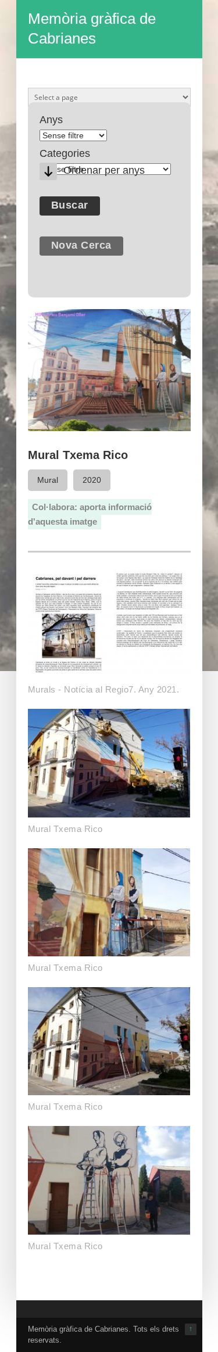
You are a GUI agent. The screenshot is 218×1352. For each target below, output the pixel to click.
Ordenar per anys (104, 170)
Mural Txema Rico (65, 829)
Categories (65, 153)
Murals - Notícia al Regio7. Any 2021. (104, 689)
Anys (51, 119)
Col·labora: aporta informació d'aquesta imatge (90, 514)
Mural (47, 480)
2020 (92, 480)
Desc (48, 171)
